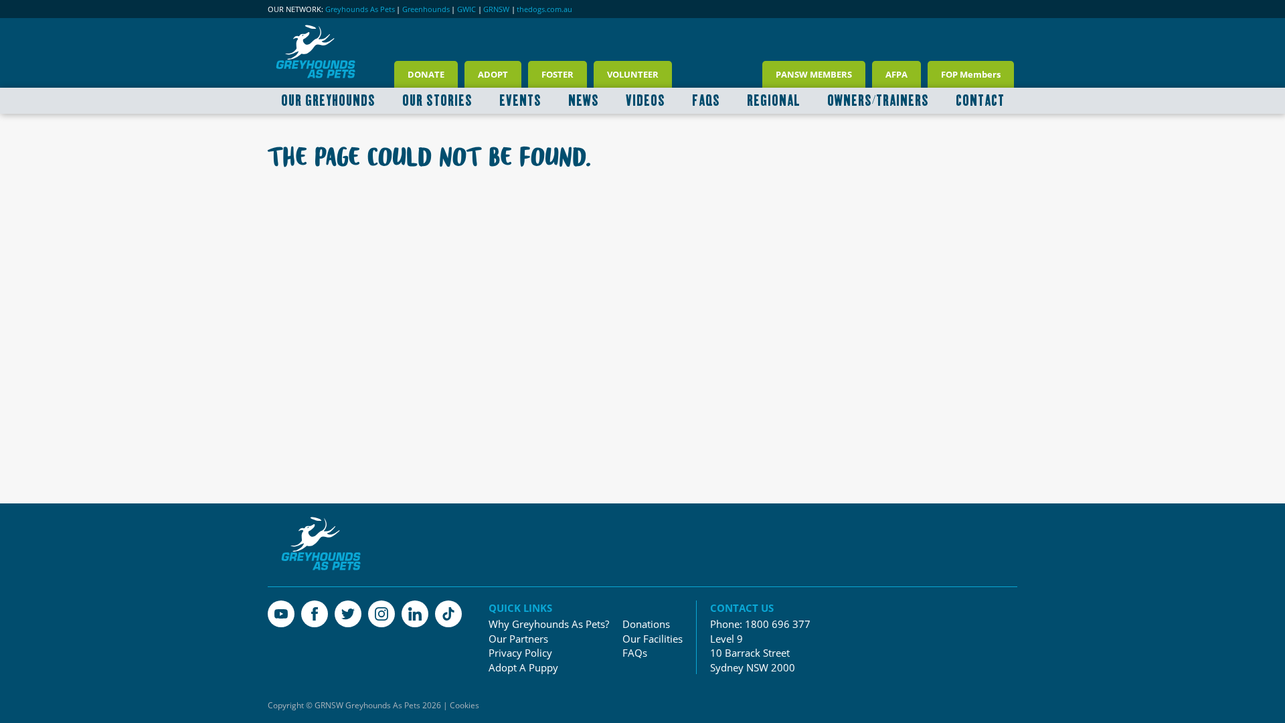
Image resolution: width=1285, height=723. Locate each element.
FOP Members (971, 74)
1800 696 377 (777, 624)
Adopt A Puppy (523, 667)
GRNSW (496, 9)
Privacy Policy (520, 653)
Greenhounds (426, 9)
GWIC (466, 9)
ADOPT (493, 74)
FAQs (634, 653)
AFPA (896, 74)
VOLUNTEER (633, 74)
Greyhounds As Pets (360, 9)
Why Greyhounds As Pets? (549, 624)
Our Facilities (652, 639)
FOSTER (557, 74)
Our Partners (518, 639)
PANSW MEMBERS (814, 74)
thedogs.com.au (544, 9)
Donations (646, 624)
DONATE (426, 74)
